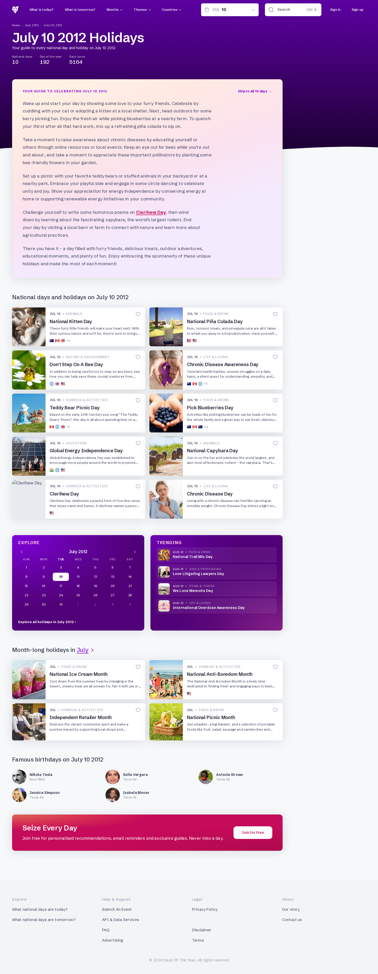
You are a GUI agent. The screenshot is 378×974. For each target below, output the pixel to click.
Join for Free (253, 832)
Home (16, 25)
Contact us (292, 919)
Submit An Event (117, 909)
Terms (198, 940)
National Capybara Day (212, 451)
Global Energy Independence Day (86, 451)
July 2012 (32, 25)
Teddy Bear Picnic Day (75, 408)
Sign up (357, 9)
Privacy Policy (205, 909)
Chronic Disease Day (210, 494)
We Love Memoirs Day (193, 590)
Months (113, 9)
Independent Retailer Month (81, 717)
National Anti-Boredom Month (220, 674)
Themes (140, 9)
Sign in (335, 9)
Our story (291, 909)
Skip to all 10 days (252, 91)
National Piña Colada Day (215, 321)
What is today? (41, 9)
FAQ (106, 929)
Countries (169, 9)
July (82, 650)
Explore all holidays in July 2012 (46, 622)
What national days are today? (40, 909)
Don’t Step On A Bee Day (76, 364)
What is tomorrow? (80, 9)
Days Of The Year (179, 960)
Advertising (112, 940)
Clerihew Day (151, 212)
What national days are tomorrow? (44, 919)
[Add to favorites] (138, 314)
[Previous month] (21, 551)
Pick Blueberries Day (210, 408)
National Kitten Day (71, 321)
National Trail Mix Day (192, 556)
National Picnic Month (211, 717)
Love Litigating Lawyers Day (198, 573)
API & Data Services (120, 919)
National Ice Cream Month (78, 674)
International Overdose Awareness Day (209, 607)
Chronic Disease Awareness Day (222, 364)
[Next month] (134, 551)
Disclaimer (202, 929)
